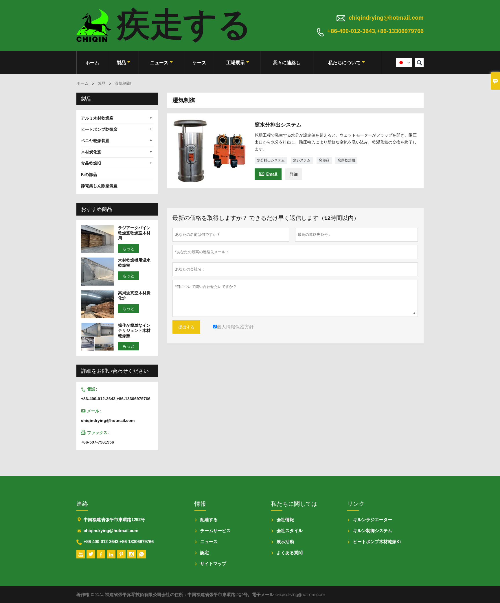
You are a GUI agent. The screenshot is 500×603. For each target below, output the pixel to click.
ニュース (159, 62)
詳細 (294, 174)
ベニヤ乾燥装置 (95, 140)
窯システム (301, 160)
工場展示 (235, 62)
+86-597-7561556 (97, 442)
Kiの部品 (89, 174)
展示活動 (285, 541)
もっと (128, 248)
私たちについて (344, 62)
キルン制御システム (372, 530)
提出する (186, 327)
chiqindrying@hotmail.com (386, 17)
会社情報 (285, 519)
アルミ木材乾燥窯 (97, 118)
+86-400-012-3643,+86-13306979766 (375, 31)
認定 (204, 552)
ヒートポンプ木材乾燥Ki (377, 541)
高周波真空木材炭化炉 (134, 295)
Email (268, 173)
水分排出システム (271, 160)
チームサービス (215, 530)
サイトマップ (213, 563)
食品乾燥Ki (91, 163)
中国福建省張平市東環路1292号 (114, 519)
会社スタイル (290, 530)
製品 (121, 62)
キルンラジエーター (372, 519)
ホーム (92, 62)
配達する (209, 519)
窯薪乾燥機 (346, 160)
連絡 (82, 503)
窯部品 (324, 160)
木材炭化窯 (91, 152)
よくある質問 (290, 552)
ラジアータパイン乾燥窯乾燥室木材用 (134, 232)
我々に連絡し (287, 62)
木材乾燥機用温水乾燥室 (134, 263)
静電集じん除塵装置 (99, 185)
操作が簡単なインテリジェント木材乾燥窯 (134, 330)
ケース (199, 62)
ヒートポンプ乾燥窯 (99, 129)
